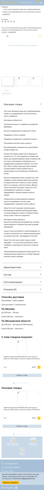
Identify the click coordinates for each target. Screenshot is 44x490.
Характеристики (12, 267)
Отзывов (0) (10, 289)
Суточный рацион (13, 282)
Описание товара (13, 104)
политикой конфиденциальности (24, 478)
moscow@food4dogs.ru (13, 467)
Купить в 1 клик (22, 375)
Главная (5, 7)
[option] (22, 54)
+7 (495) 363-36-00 (26, 3)
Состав (7, 274)
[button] (38, 3)
